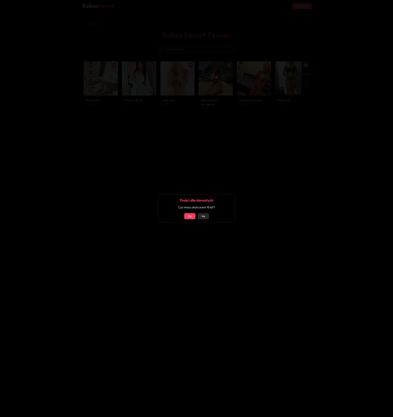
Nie (203, 216)
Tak (190, 216)
